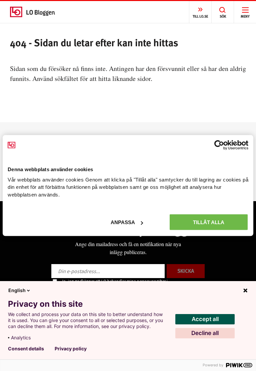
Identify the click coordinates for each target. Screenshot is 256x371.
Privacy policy (71, 348)
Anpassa (123, 222)
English (17, 290)
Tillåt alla (208, 222)
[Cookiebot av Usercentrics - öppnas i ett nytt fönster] (219, 145)
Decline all (205, 333)
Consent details (26, 348)
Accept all (205, 319)
